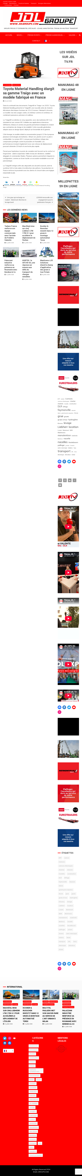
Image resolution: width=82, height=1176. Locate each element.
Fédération (33, 1091)
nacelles (63, 442)
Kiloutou (60, 423)
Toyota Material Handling (42, 185)
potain (67, 445)
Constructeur (8, 5)
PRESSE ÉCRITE (34, 35)
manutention (64, 435)
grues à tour (63, 420)
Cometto (66, 404)
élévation (68, 454)
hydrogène (73, 419)
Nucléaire (33, 1135)
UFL (72, 451)
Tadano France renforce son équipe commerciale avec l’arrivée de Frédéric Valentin (10, 233)
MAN (71, 430)
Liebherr (63, 427)
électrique (61, 454)
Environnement (35, 1075)
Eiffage (65, 407)
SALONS (72, 35)
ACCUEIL (8, 35)
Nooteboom (73, 442)
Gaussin (74, 410)
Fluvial (38, 1079)
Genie (59, 413)
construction (72, 404)
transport (64, 451)
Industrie (33, 1095)
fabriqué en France (28, 185)
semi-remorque (62, 448)
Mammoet (66, 430)
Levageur (33, 1111)
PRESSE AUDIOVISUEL (54, 35)
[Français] (47, 41)
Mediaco (60, 439)
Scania (72, 445)
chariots (60, 404)
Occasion (33, 1139)
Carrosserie (34, 1050)
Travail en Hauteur (23, 3)
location (73, 427)
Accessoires (34, 1046)
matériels (75, 435)
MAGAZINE (33, 1123)
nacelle (67, 438)
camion (62, 399)
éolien (73, 454)
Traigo (5, 187)
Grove (76, 413)
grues (66, 416)
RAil (40, 1143)
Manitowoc (61, 433)
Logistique (33, 1115)
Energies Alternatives (44, 3)
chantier (73, 401)
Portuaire (33, 1143)
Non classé (33, 1131)
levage (67, 422)
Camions (68, 399)
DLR (60, 406)
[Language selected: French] (8, 1051)
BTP (59, 399)
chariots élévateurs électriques (14, 185)
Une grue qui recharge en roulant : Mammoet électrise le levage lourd (15, 199)
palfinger (61, 445)
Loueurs (32, 1119)
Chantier (16, 5)
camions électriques (63, 401)
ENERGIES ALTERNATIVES (34, 1070)
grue (60, 416)
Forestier (33, 1083)
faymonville (64, 409)
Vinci (75, 451)
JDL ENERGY (34, 1103)
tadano (70, 448)
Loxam (60, 430)
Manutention (13, 3)
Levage (5, 3)
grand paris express (67, 413)
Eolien (32, 1079)
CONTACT (36, 41)
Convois (32, 1062)
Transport (33, 3)
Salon (31, 1147)
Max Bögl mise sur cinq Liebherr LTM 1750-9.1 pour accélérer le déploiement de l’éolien (28, 233)
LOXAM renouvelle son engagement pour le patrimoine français (44, 199)
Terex (75, 448)
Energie (32, 1066)
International (7, 1004)
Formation (33, 1087)
